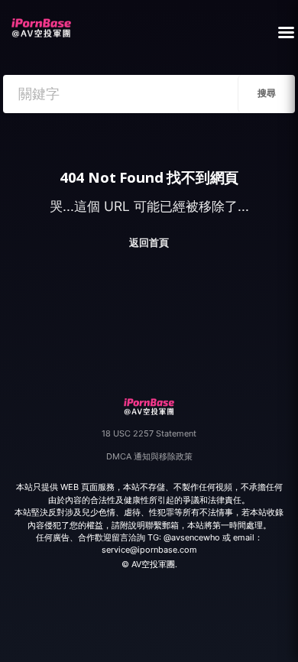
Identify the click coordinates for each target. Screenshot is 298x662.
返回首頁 (149, 242)
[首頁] (40, 23)
